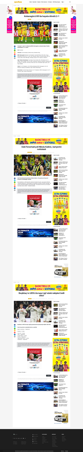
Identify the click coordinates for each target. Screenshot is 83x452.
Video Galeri (36, 436)
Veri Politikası (15, 443)
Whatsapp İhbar (23, 442)
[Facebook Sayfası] (13, 438)
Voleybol (39, 1)
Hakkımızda (15, 441)
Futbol (30, 1)
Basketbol (34, 1)
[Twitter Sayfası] (15, 438)
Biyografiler (64, 438)
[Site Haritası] (23, 438)
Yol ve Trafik (54, 437)
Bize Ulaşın (35, 443)
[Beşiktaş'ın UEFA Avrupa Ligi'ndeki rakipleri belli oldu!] (32, 311)
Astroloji (63, 440)
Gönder (49, 107)
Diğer (63, 1)
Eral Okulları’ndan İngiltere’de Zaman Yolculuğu (62, 55)
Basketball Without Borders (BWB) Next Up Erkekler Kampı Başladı (63, 121)
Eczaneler (53, 439)
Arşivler (35, 439)
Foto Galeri (36, 434)
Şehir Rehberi (54, 445)
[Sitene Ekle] (25, 438)
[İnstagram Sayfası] (17, 438)
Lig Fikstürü (54, 440)
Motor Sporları (44, 1)
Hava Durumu (54, 436)
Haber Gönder (23, 443)
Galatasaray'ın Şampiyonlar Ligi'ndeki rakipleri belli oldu (63, 42)
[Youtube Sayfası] (18, 438)
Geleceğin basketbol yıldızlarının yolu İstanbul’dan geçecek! (63, 25)
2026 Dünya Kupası (56, 1)
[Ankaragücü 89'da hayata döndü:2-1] (32, 32)
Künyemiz (35, 441)
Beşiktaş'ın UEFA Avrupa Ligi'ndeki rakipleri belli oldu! (63, 30)
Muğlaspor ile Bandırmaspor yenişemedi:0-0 (62, 101)
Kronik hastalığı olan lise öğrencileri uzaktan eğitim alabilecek (63, 97)
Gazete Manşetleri (55, 446)
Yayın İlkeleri (15, 442)
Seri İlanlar (53, 444)
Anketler (63, 437)
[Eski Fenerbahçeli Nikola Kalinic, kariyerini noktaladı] (32, 165)
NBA (43, 443)
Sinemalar (53, 443)
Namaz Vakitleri (54, 438)
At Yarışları (50, 1)
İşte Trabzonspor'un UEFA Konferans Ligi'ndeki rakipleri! (62, 34)
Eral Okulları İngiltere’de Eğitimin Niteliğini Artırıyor (63, 109)
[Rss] (22, 438)
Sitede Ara (63, 436)
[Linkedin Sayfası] (20, 438)
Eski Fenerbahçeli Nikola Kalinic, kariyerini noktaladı (63, 46)
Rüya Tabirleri (64, 439)
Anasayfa (14, 5)
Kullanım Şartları (23, 441)
